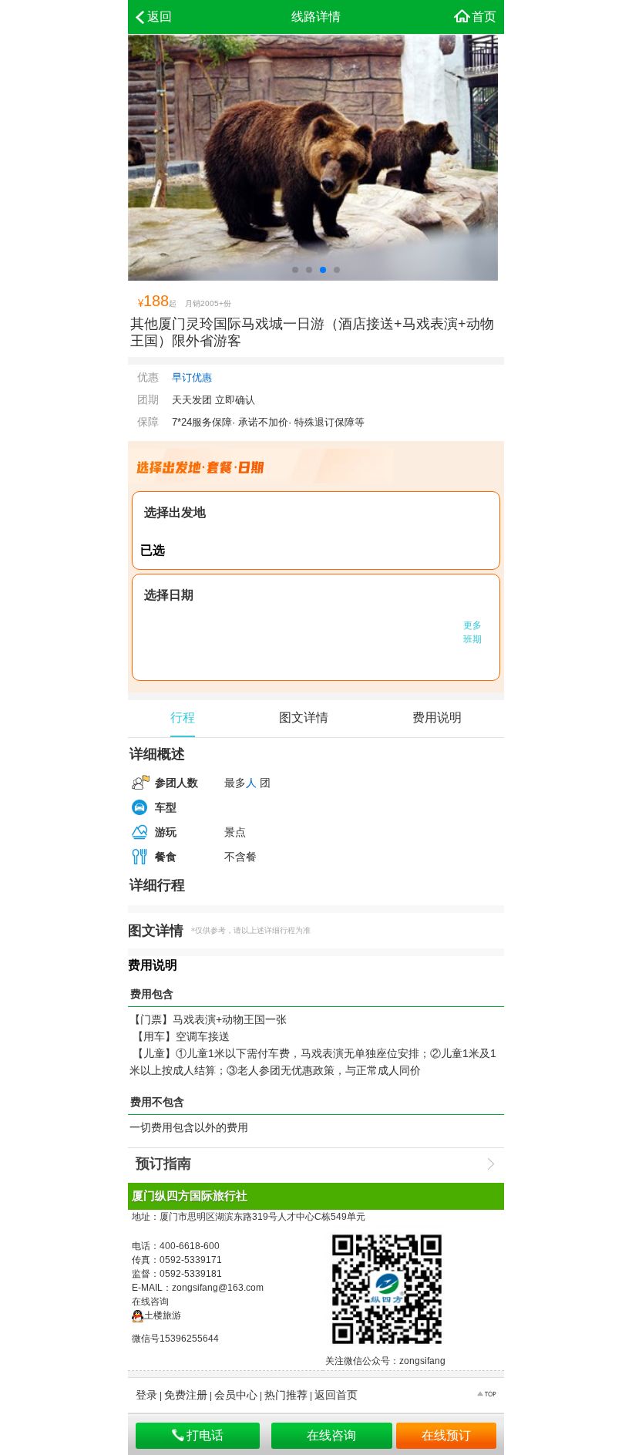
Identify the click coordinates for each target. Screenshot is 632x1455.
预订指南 (163, 1163)
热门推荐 (286, 1395)
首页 (484, 16)
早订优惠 (192, 377)
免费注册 (185, 1395)
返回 (159, 16)
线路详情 (316, 16)
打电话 (205, 1435)
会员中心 (235, 1395)
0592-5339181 (191, 1273)
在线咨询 (331, 1435)
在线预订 (446, 1435)
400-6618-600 (190, 1246)
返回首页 (336, 1395)
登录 (146, 1395)
